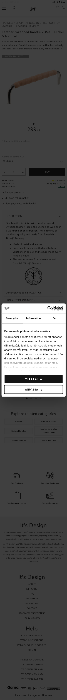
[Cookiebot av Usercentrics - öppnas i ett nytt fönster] (48, 308)
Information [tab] (33, 318)
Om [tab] (55, 318)
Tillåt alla (33, 379)
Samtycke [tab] (12, 318)
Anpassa (31, 389)
